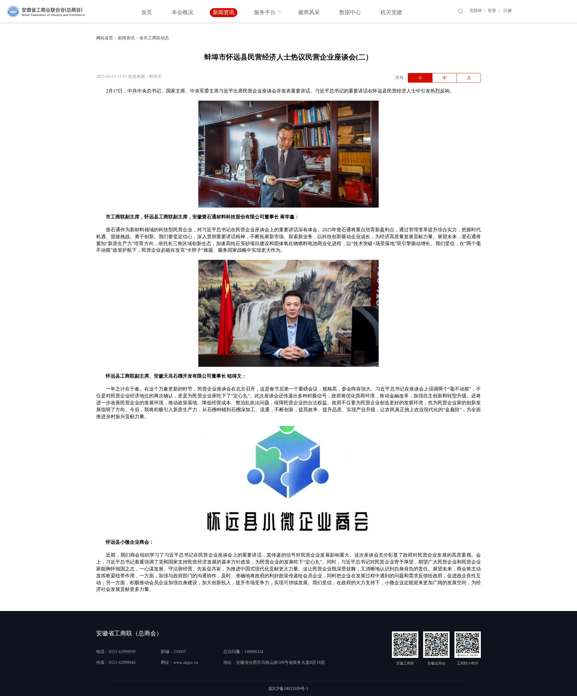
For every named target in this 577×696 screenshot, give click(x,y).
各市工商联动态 (154, 38)
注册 (507, 10)
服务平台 (265, 12)
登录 (492, 10)
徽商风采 (309, 12)
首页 (146, 12)
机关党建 (391, 12)
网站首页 (104, 38)
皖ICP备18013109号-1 (288, 688)
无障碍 (475, 10)
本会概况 (182, 12)
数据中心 (350, 12)
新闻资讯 (223, 12)
